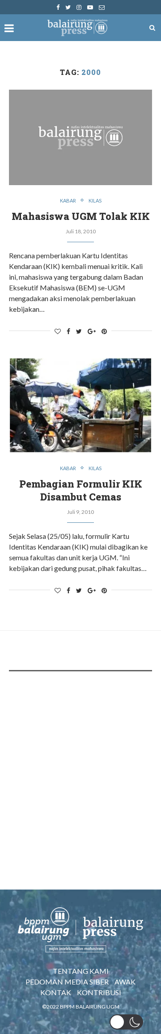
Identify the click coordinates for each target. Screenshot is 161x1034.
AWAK (125, 981)
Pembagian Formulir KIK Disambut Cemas (80, 490)
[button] (126, 1022)
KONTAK (55, 992)
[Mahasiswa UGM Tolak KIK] (80, 137)
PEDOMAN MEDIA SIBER (67, 981)
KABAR (68, 200)
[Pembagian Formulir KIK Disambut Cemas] (80, 405)
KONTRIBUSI (99, 992)
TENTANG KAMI (81, 971)
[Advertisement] (80, 765)
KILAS (95, 200)
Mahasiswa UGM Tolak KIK (81, 216)
